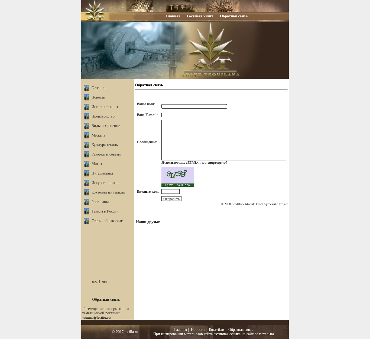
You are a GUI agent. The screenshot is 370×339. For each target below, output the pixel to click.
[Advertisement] (107, 246)
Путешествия (102, 173)
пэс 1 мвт (100, 281)
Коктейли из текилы (108, 192)
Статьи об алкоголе (107, 221)
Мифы (97, 164)
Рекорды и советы (106, 154)
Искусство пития (105, 183)
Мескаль (98, 135)
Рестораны (100, 202)
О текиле (99, 88)
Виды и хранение (106, 126)
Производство (103, 116)
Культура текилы (105, 145)
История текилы (105, 107)
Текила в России (105, 211)
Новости (98, 97)
